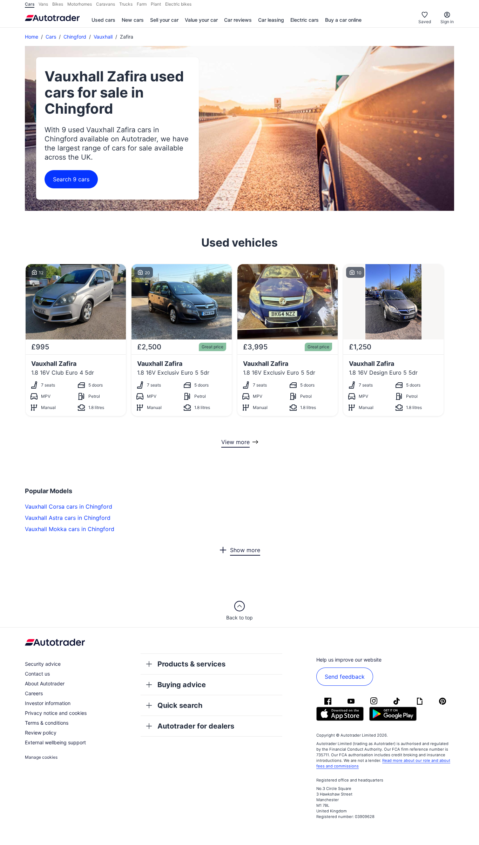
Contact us (37, 674)
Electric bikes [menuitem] (178, 4)
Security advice (43, 664)
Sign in (447, 21)
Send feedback (345, 676)
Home (31, 37)
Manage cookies (41, 757)
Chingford (74, 37)
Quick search (179, 705)
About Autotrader (45, 683)
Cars (51, 37)
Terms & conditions (46, 723)
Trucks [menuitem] (126, 4)
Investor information (47, 703)
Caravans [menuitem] (105, 4)
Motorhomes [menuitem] (79, 4)
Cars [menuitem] (29, 4)
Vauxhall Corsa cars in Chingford (68, 506)
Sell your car (164, 20)
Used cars (103, 20)
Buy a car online (343, 20)
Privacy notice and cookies (56, 713)
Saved (424, 21)
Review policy (40, 733)
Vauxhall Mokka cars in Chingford (69, 528)
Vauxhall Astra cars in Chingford (67, 517)
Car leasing (271, 20)
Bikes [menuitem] (57, 4)
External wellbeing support (55, 742)
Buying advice (181, 684)
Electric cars (304, 20)
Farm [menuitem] (142, 4)
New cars (133, 20)
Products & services (191, 664)
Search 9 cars (71, 179)
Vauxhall (103, 37)
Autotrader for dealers (195, 726)
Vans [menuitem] (43, 4)
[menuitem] (103, 20)
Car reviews (238, 20)
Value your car (201, 20)
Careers (34, 693)
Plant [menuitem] (156, 4)
